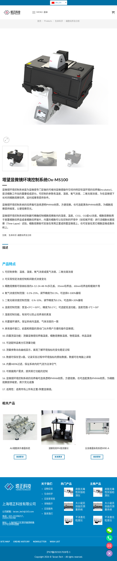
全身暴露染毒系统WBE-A (97, 448)
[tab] (5, 248)
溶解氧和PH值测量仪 (59, 448)
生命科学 (59, 21)
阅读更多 (20, 457)
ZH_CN (58, 3)
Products (48, 21)
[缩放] (6, 140)
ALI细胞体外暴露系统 (20, 448)
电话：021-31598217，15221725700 (13, 517)
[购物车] (113, 12)
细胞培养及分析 (73, 21)
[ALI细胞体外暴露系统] (20, 427)
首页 (39, 21)
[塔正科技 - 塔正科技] (14, 12)
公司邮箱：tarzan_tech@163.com (18, 512)
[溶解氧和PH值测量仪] (58, 427)
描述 (5, 247)
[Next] (108, 87)
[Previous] (8, 87)
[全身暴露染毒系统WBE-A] (97, 427)
